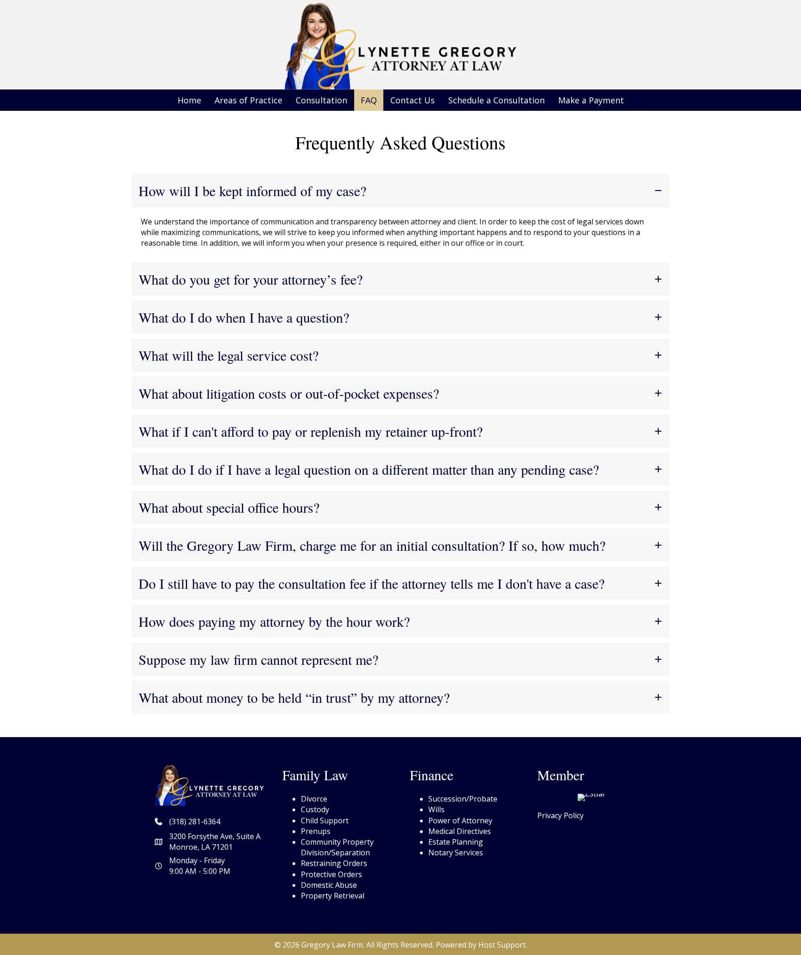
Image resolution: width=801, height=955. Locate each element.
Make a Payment (591, 100)
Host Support (502, 945)
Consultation (321, 100)
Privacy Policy (560, 815)
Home (189, 100)
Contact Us (412, 100)
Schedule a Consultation (496, 100)
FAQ (369, 100)
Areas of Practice (248, 100)
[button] (400, 190)
